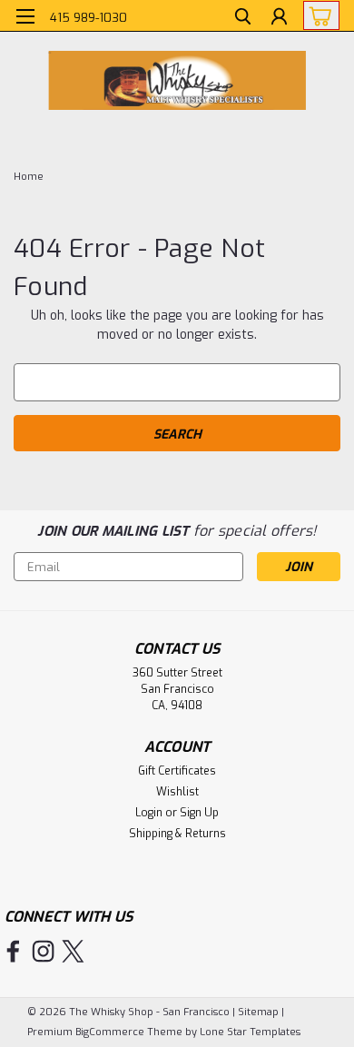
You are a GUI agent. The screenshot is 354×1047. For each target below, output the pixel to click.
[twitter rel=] (73, 951)
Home (29, 176)
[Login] (279, 18)
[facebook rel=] (13, 951)
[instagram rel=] (43, 951)
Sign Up (199, 812)
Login (148, 812)
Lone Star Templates (250, 1032)
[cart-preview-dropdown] (317, 15)
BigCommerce (109, 1032)
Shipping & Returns (177, 833)
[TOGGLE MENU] (25, 16)
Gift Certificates (177, 771)
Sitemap (258, 1012)
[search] (242, 18)
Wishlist (177, 792)
